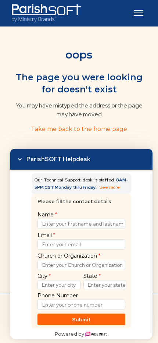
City (44, 276)
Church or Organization (68, 255)
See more (110, 187)
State (92, 276)
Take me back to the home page (79, 128)
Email (46, 235)
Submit (81, 319)
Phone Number (57, 295)
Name (47, 214)
